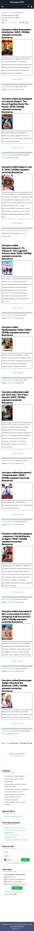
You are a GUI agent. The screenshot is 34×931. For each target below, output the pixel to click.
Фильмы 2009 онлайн (8, 87)
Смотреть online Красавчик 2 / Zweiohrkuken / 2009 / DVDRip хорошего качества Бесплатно (16, 476)
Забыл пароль (12, 863)
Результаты (8, 892)
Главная (3, 12)
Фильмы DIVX (17, 2)
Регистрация (15, 756)
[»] (26, 22)
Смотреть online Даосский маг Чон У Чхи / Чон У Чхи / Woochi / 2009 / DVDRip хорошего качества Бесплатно (15, 397)
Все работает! (11, 877)
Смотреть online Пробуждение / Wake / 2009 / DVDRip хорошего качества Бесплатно (17, 331)
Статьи (9, 12)
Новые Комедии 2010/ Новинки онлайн (16, 840)
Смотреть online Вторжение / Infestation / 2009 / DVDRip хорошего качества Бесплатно (17, 33)
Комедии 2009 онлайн (11, 835)
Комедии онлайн (9, 837)
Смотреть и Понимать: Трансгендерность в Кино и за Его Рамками (15, 802)
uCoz (20, 929)
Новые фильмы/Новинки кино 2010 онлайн (14, 230)
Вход (21, 756)
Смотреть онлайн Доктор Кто (13, 816)
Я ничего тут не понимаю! (14, 882)
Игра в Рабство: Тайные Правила (15, 776)
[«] (2, 22)
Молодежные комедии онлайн (13, 828)
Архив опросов (17, 892)
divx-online (11, 89)
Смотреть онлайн (17, 79)
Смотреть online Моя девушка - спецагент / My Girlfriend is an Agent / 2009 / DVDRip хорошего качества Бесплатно (17, 539)
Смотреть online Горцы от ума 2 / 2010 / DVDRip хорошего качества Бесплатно (17, 170)
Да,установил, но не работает (16, 879)
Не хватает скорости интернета (17, 884)
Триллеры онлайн (7, 731)
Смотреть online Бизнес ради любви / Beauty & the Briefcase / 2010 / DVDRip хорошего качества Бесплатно (16, 685)
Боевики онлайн (6, 155)
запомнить (9, 860)
